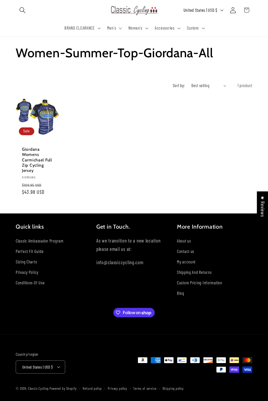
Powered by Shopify (63, 388)
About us (184, 240)
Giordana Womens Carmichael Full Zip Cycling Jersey (37, 160)
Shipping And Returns (194, 272)
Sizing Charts (26, 261)
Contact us (185, 251)
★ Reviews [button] (263, 206)
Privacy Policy (27, 272)
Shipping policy (173, 388)
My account (186, 261)
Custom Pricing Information (199, 282)
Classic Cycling (38, 388)
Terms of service (144, 388)
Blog (180, 293)
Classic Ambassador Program (40, 240)
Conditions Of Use (30, 282)
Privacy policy (117, 388)
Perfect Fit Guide (29, 251)
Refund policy (92, 388)
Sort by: (179, 85)
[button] (23, 10)
